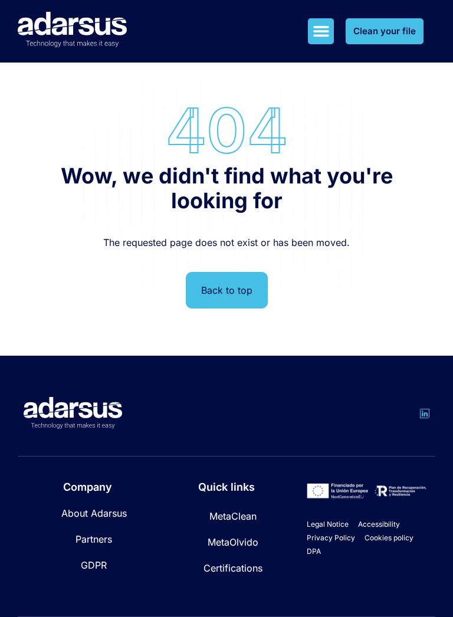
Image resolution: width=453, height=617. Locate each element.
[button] (321, 31)
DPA (314, 551)
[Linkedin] (424, 413)
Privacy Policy (331, 537)
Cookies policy (389, 537)
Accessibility (379, 524)
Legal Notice (328, 524)
